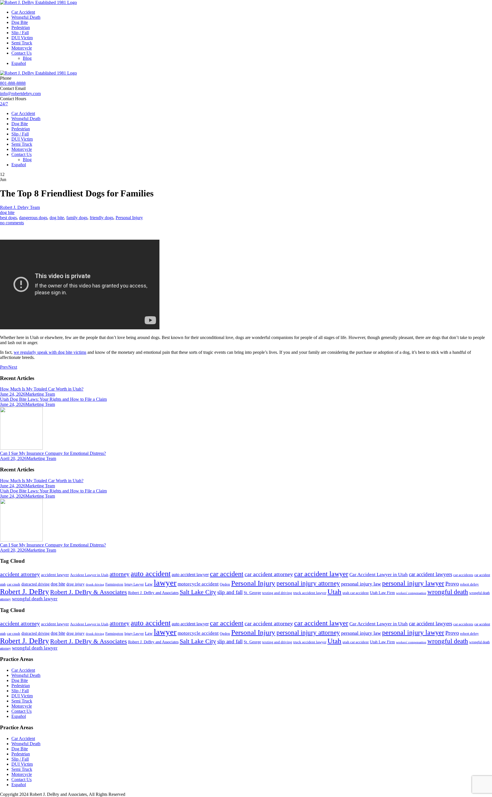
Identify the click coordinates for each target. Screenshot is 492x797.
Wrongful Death (25, 17)
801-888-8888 (13, 83)
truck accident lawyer (309, 593)
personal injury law (361, 584)
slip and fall (230, 592)
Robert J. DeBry (24, 592)
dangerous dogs (33, 217)
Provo (452, 583)
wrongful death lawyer (35, 598)
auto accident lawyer (190, 574)
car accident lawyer (321, 574)
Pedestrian (20, 27)
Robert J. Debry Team (20, 207)
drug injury (75, 584)
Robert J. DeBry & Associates (88, 591)
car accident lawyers (430, 574)
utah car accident (356, 593)
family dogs (76, 217)
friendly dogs (101, 217)
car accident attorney (269, 574)
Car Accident (23, 12)
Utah (334, 591)
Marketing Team (40, 394)
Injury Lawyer (134, 584)
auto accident (151, 574)
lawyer (165, 582)
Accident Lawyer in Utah (89, 575)
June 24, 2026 (12, 394)
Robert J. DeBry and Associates (153, 593)
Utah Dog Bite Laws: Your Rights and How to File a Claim (53, 399)
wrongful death (447, 591)
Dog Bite (19, 22)
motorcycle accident (198, 584)
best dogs (8, 217)
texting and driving (277, 593)
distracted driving (35, 584)
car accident (226, 574)
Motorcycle (21, 48)
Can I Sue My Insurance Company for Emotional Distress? (53, 453)
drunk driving (95, 584)
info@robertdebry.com (20, 93)
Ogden (225, 584)
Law (149, 584)
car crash (13, 584)
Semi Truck (21, 42)
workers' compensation (411, 593)
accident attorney (20, 574)
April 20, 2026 (13, 458)
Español (18, 63)
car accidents (463, 575)
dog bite (7, 212)
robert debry (469, 584)
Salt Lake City (198, 592)
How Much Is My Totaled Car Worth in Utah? (41, 389)
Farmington (114, 584)
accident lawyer (55, 574)
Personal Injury (129, 217)
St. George (252, 592)
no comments (12, 222)
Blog (27, 58)
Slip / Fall (20, 32)
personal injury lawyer (413, 583)
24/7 (4, 103)
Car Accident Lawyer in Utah (378, 574)
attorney (120, 574)
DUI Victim (22, 37)
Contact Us (21, 53)
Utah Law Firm (382, 593)
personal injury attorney (308, 583)
